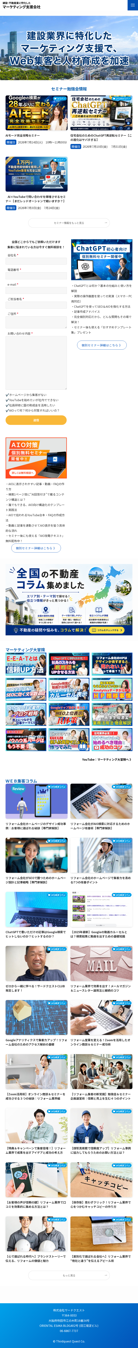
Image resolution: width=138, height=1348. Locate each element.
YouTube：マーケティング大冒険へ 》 (107, 759)
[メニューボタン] (133, 5)
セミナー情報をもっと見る (69, 223)
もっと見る (69, 1275)
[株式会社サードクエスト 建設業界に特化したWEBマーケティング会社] (21, 5)
